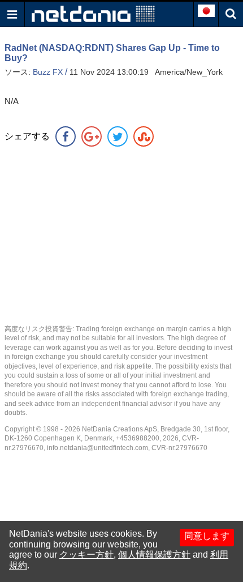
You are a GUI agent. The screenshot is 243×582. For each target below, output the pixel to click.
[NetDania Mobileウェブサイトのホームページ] (93, 13)
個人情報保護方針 (154, 554)
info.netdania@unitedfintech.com (97, 448)
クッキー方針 (86, 554)
